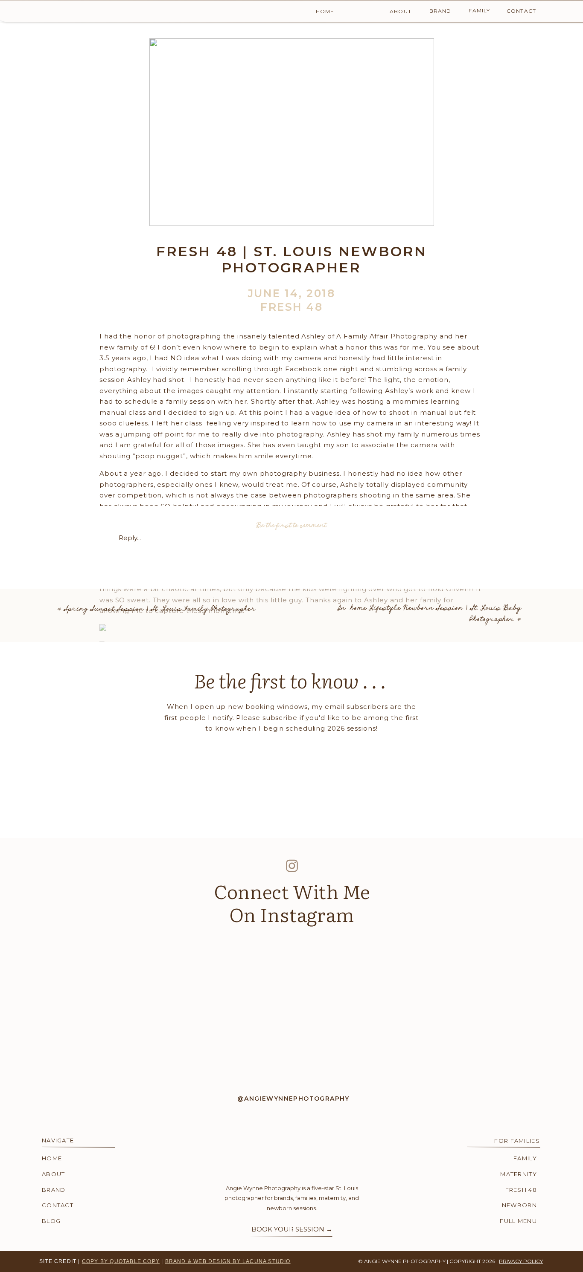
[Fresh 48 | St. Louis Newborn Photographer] (291, 132)
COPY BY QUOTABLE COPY (121, 1261)
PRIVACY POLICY (521, 1261)
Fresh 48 (291, 307)
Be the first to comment (291, 525)
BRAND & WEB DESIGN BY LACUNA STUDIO (228, 1261)
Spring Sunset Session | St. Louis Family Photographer (160, 609)
